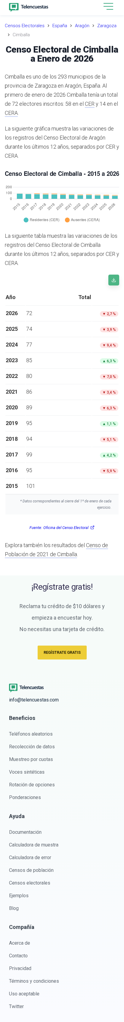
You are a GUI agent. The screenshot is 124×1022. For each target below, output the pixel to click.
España (59, 25)
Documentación (25, 832)
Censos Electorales (25, 25)
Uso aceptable (24, 994)
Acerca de (19, 943)
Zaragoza (106, 25)
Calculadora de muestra (33, 845)
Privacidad (20, 968)
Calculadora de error (30, 857)
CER (90, 104)
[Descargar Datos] (113, 280)
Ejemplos (19, 895)
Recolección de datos (32, 747)
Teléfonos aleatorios (31, 734)
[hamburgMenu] (108, 6)
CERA (11, 113)
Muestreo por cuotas (31, 759)
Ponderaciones (25, 797)
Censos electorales (29, 883)
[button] (108, 7)
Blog (14, 908)
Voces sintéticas (27, 772)
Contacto (18, 956)
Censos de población (31, 870)
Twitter (16, 1006)
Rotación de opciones (32, 785)
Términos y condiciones (34, 981)
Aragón (82, 25)
